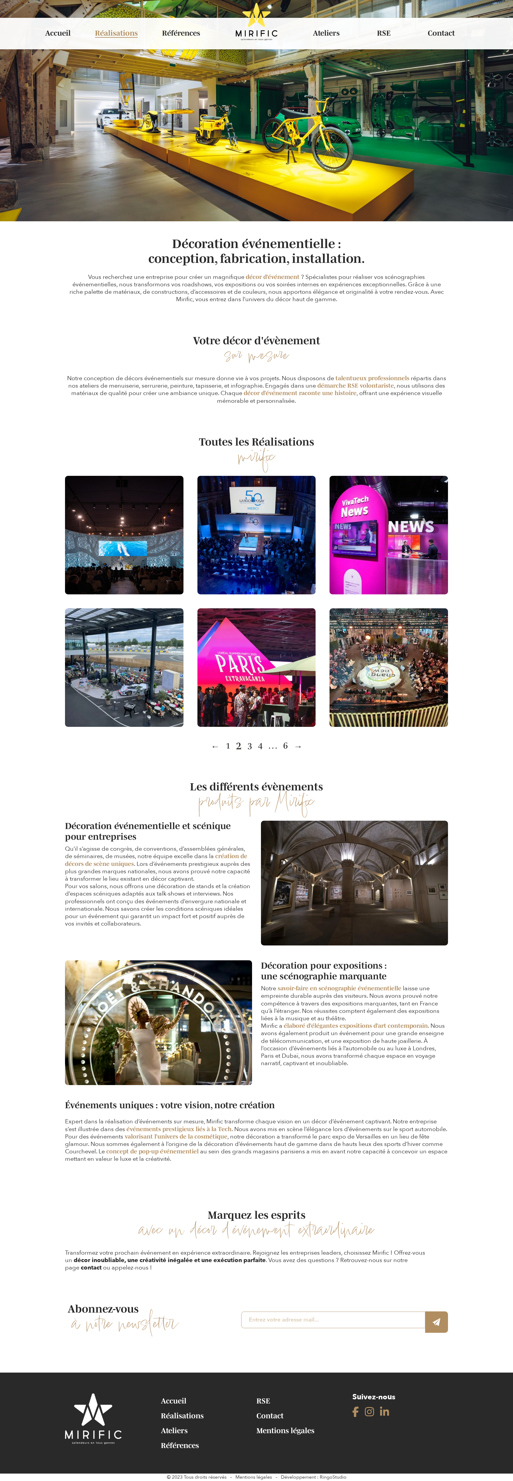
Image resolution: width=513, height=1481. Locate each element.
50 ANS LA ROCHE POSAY (256, 532)
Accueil (58, 33)
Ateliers (326, 33)
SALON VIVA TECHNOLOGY (389, 532)
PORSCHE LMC (124, 664)
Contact (441, 33)
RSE (384, 33)
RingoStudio (333, 1477)
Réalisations (116, 33)
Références (181, 33)
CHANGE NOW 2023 (389, 664)
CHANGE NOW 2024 (124, 532)
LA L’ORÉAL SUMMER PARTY (256, 664)
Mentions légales (285, 1430)
